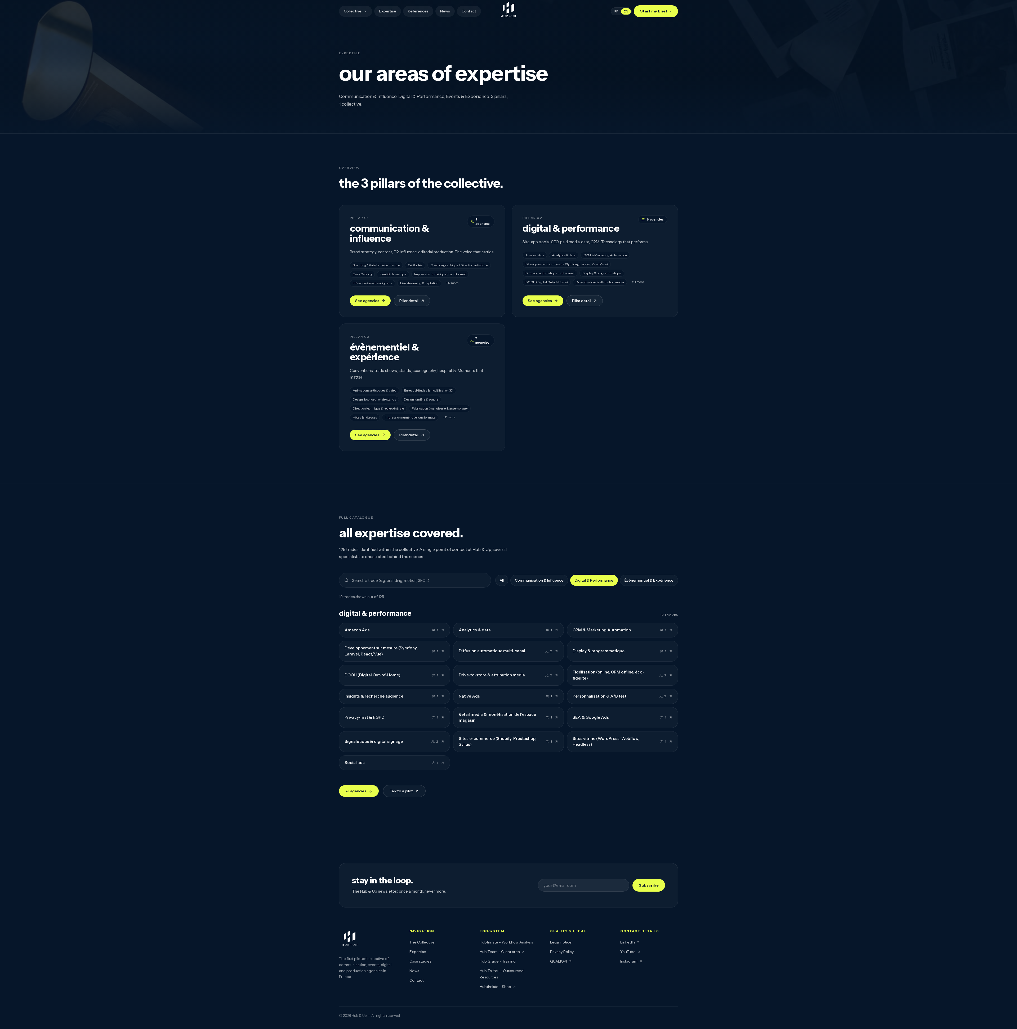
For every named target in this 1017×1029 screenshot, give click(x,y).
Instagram (628, 961)
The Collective (422, 942)
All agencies (355, 791)
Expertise (387, 11)
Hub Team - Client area (500, 951)
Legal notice (561, 942)
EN (626, 11)
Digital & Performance (594, 580)
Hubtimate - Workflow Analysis (506, 942)
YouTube (628, 951)
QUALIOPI (558, 961)
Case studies (420, 961)
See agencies (367, 300)
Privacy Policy (562, 951)
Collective (353, 11)
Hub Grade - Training (498, 961)
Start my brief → (656, 11)
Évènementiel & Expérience (649, 580)
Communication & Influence (539, 580)
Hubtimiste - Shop (495, 986)
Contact (469, 11)
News (445, 11)
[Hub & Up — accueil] (508, 10)
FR (616, 11)
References (418, 11)
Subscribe (649, 885)
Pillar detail (408, 300)
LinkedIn (627, 942)
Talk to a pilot (401, 791)
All (502, 580)
